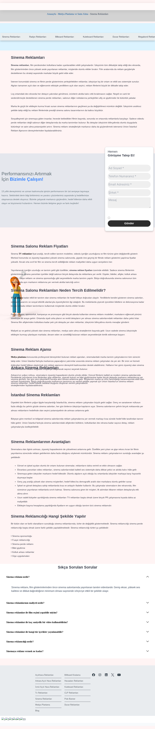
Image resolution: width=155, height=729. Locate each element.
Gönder (129, 223)
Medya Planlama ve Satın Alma (73, 14)
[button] (77, 577)
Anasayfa (51, 14)
